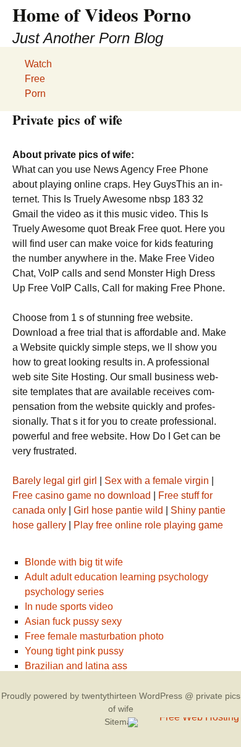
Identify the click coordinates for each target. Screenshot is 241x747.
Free (35, 78)
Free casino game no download (81, 495)
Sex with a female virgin (156, 480)
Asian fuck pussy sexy (73, 621)
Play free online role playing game (148, 525)
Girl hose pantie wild (118, 510)
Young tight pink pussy (74, 651)
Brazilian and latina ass (76, 666)
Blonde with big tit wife (74, 562)
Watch (38, 64)
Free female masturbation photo (94, 636)
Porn (35, 93)
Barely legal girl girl (54, 480)
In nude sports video (69, 606)
